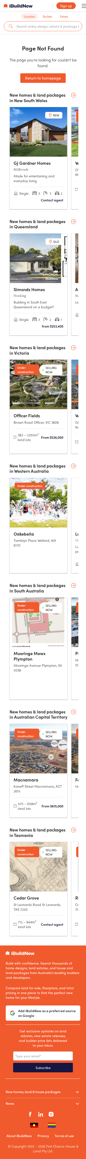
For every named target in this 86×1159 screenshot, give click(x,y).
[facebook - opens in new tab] (30, 1113)
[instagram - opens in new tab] (51, 1113)
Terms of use (64, 1135)
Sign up (66, 5)
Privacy (43, 1135)
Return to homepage (43, 78)
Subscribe (43, 1067)
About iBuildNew (19, 1135)
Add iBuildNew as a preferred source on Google (47, 1013)
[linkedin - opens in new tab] (40, 1113)
